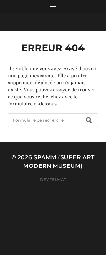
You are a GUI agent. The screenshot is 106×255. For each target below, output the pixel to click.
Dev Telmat (53, 179)
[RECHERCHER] (89, 120)
